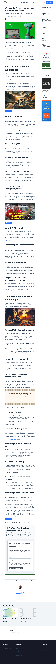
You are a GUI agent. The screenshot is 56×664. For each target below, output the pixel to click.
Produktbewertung (7, 648)
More (34, 2)
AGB (17, 648)
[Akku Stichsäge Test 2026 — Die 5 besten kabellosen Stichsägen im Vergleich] (10, 612)
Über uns (18, 646)
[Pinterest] (24, 581)
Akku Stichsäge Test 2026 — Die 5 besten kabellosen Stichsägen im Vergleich (10, 620)
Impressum (18, 651)
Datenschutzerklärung (20, 649)
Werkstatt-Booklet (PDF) (21, 655)
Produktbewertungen (24, 2)
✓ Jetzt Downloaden (46, 115)
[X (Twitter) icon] (23, 593)
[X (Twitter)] (16, 581)
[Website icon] (21, 593)
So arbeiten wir (19, 654)
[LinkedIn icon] (19, 593)
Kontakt (4, 649)
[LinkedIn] (31, 581)
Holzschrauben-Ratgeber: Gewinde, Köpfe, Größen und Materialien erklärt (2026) (45, 12)
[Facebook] (9, 581)
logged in (15, 632)
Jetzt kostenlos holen (46, 65)
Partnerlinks (18, 652)
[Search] (44, 2)
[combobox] (45, 72)
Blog (4, 646)
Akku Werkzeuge (21, 18)
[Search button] (50, 72)
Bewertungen (49, 2)
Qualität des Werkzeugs (11, 439)
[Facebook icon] (17, 593)
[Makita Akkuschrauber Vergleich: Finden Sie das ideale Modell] (28, 612)
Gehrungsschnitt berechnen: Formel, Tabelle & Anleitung (45, 37)
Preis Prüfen (8, 111)
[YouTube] (46, 97)
